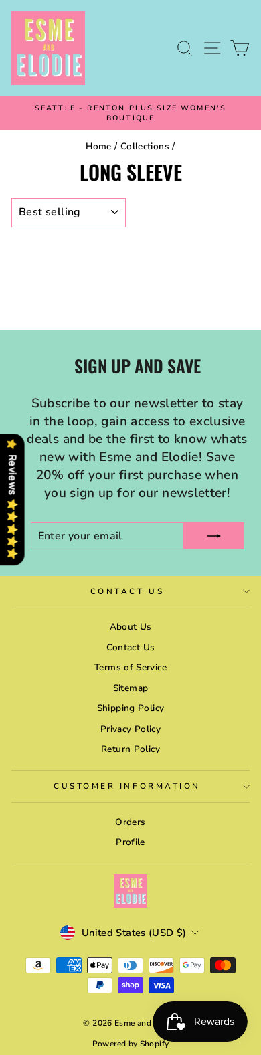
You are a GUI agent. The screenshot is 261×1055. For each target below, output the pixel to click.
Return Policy (130, 749)
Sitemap (131, 688)
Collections (144, 146)
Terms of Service (130, 667)
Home (98, 146)
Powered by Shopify (130, 1043)
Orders (130, 822)
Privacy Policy (130, 729)
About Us (131, 626)
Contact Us (127, 591)
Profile (130, 842)
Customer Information (127, 786)
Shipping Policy (131, 708)
